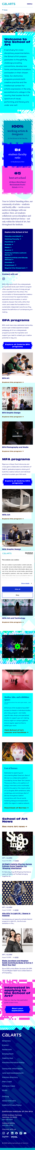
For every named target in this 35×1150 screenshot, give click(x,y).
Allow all (17, 589)
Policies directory (10, 1077)
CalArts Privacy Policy (12, 1105)
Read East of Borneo (15, 808)
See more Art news (13, 827)
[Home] (8, 4)
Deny (17, 595)
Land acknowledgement (13, 1073)
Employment (8, 1054)
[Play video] (17, 646)
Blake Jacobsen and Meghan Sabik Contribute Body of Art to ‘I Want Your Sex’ (17, 963)
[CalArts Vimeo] (20, 1133)
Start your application (18, 1010)
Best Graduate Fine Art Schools (17, 184)
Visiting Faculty (12, 239)
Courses (8, 262)
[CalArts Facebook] (16, 1133)
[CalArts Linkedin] (12, 1133)
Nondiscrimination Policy (13, 1062)
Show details (25, 583)
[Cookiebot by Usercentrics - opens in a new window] (25, 553)
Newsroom (7, 1049)
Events (8, 244)
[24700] (5, 1137)
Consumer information (12, 1069)
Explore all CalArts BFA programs (17, 345)
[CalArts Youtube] (25, 1133)
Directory (6, 1041)
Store (4, 1090)
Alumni (8, 250)
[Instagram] (3, 278)
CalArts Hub (7, 1058)
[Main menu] (30, 4)
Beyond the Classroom (15, 268)
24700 (17, 860)
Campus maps (8, 1086)
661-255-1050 (7, 1119)
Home (5, 10)
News (7, 247)
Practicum (9, 265)
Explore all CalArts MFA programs (17, 482)
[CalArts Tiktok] (7, 1133)
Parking (5, 1096)
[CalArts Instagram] (3, 1133)
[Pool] (14, 1137)
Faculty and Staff (13, 236)
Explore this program (12, 382)
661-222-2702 (7, 1125)
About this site (9, 1101)
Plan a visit (7, 1082)
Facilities (9, 242)
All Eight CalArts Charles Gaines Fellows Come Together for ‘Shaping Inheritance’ (17, 866)
